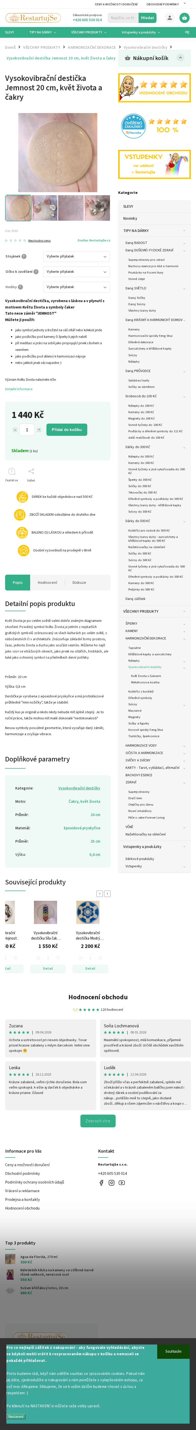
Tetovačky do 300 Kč (142, 492)
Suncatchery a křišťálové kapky (150, 348)
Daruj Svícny (136, 304)
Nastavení (15, 1417)
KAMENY (132, 631)
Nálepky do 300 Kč (141, 456)
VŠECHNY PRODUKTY (141, 611)
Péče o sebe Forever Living (146, 817)
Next (108, 894)
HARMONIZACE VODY (141, 745)
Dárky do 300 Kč (138, 447)
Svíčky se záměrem (141, 387)
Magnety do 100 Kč (141, 418)
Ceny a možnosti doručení (116, 4)
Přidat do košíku (67, 429)
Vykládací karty (139, 380)
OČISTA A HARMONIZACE (144, 753)
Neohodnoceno (39, 240)
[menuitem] (13, 32)
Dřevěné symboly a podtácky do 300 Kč (155, 499)
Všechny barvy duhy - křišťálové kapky (154, 505)
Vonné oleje (136, 279)
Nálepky (134, 361)
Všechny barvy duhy (142, 310)
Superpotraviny (139, 792)
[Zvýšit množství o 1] (39, 430)
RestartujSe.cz (101, 1182)
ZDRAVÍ (131, 782)
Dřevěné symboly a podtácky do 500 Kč (155, 576)
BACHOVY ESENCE (139, 775)
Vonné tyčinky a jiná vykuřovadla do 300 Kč (156, 471)
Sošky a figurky (138, 723)
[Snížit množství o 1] (15, 430)
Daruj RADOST (136, 242)
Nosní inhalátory (140, 811)
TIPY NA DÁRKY (136, 230)
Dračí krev (135, 798)
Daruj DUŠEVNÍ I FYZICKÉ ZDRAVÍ (149, 250)
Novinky (130, 218)
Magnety (134, 717)
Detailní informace (19, 389)
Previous (100, 894)
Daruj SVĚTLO (136, 288)
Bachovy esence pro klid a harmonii (153, 266)
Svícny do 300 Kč (140, 511)
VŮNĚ (129, 827)
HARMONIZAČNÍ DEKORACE (146, 638)
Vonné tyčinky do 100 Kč (145, 425)
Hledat (147, 18)
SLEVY (128, 206)
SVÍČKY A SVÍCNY (138, 760)
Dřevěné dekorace (140, 342)
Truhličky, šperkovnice (143, 736)
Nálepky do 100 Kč (141, 405)
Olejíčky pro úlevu (140, 804)
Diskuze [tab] (79, 582)
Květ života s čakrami (146, 676)
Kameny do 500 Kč (141, 583)
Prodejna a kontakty (22, 1199)
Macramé (134, 710)
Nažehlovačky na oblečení (146, 547)
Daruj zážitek (135, 598)
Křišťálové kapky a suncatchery (150, 654)
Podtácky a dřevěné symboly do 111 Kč (155, 431)
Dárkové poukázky (140, 858)
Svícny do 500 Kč (140, 560)
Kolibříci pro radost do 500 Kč (149, 530)
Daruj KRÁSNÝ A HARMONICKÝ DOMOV (154, 320)
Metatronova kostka (145, 682)
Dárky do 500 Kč (138, 521)
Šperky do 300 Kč (140, 479)
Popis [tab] (17, 582)
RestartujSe (121, 1182)
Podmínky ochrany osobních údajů (34, 1182)
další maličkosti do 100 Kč (146, 437)
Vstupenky (134, 866)
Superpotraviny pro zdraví (146, 259)
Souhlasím (173, 1351)
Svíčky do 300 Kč (139, 486)
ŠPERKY (132, 623)
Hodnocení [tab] (47, 582)
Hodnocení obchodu (98, 997)
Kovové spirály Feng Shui (145, 730)
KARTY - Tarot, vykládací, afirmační (153, 767)
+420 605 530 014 (112, 1173)
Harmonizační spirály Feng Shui (150, 336)
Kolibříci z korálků (141, 691)
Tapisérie (134, 648)
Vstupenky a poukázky (142, 846)
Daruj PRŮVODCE (138, 371)
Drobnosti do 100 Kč (141, 396)
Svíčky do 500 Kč (139, 553)
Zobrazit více (98, 1121)
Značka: (94, 240)
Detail (48, 968)
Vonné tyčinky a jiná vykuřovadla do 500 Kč (156, 568)
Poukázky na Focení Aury (145, 272)
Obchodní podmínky (162, 4)
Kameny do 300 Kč (141, 463)
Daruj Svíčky (136, 297)
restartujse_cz (111, 1182)
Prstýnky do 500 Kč (141, 589)
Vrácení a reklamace (22, 1191)
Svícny (132, 355)
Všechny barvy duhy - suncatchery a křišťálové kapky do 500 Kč (153, 539)
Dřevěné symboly (140, 698)
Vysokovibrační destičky (145, 667)
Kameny (134, 329)
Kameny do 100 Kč (141, 412)
